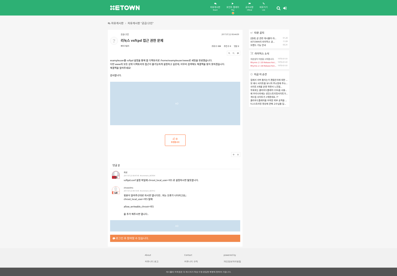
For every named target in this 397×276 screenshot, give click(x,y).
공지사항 (249, 8)
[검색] (279, 8)
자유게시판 (215, 8)
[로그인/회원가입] (285, 8)
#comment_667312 (147, 191)
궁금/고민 (125, 34)
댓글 (116, 165)
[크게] (229, 53)
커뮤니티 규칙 (191, 261)
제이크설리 (125, 46)
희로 (125, 172)
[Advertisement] (175, 103)
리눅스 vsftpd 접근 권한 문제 (142, 40)
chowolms (128, 187)
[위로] (233, 154)
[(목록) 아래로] (238, 154)
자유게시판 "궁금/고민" (141, 23)
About (148, 255)
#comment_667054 (147, 175)
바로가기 (264, 8)
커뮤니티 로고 (151, 261)
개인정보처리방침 (232, 261)
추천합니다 (175, 140)
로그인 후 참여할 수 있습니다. (132, 238)
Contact (188, 255)
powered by (230, 255)
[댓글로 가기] (238, 53)
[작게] (233, 53)
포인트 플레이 (232, 8)
